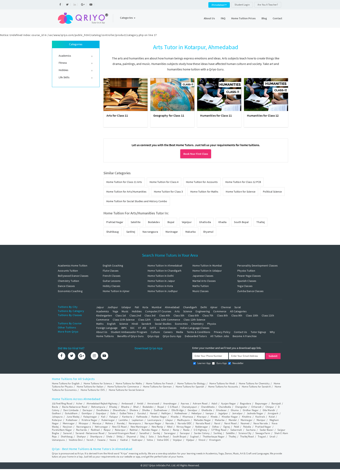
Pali (137, 307)
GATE (153, 328)
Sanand (67, 433)
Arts (177, 311)
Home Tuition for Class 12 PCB (243, 182)
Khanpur (202, 416)
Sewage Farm (262, 433)
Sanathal (144, 433)
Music (125, 311)
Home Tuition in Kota (160, 286)
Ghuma (235, 410)
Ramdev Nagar (150, 430)
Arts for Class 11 (117, 115)
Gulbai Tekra (126, 413)
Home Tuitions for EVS (93, 390)
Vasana (101, 440)
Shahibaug (112, 231)
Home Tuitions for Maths (129, 383)
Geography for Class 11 (168, 115)
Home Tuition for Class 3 (168, 191)
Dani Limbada (71, 410)
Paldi (236, 426)
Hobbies (137, 311)
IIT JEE (142, 328)
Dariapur (87, 410)
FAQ (223, 18)
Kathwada (142, 416)
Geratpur (193, 410)
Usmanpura (58, 440)
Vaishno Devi (76, 440)
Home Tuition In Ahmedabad (165, 265)
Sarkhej (130, 231)
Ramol (165, 430)
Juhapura (57, 416)
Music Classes (200, 291)
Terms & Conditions (198, 332)
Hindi (135, 323)
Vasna (113, 440)
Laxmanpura (154, 420)
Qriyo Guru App (172, 336)
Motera (109, 423)
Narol (217, 423)
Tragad (262, 436)
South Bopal (241, 222)
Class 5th (179, 315)
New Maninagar (139, 426)
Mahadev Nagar (202, 420)
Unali (272, 436)
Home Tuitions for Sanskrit (256, 386)
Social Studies (163, 323)
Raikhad (95, 430)
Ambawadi (127, 403)
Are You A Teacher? (268, 4)
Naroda (169, 423)
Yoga (115, 311)
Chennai (226, 307)
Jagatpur (223, 413)
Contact (277, 18)
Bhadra (125, 406)
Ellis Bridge (178, 410)
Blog (264, 18)
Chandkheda (208, 406)
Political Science (272, 191)
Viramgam (215, 440)
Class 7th (207, 315)
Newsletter (238, 363)
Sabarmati (236, 430)
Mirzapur (84, 423)
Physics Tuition (246, 271)
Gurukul (141, 413)
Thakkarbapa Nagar (214, 436)
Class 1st (120, 315)
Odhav (215, 426)
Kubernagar (108, 420)
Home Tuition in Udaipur (207, 271)
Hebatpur (196, 413)
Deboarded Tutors (196, 336)
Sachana (251, 430)
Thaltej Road (247, 436)
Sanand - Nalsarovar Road (90, 433)
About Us (209, 18)
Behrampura (98, 406)
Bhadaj (113, 406)
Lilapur (169, 420)
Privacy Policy (222, 332)
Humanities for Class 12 (263, 115)
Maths (99, 323)
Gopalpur (101, 413)
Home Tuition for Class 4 (164, 182)
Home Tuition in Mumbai (207, 265)
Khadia (222, 222)
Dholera (134, 410)
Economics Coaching (70, 291)
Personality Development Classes (257, 265)
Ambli (140, 403)
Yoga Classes (244, 286)
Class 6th (193, 315)
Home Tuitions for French (159, 383)
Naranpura (135, 423)
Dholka (146, 410)
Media (179, 332)
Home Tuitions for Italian (90, 386)
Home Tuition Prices (243, 18)
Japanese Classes (202, 276)
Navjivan (67, 426)
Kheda (214, 416)
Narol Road (230, 423)
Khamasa (188, 416)
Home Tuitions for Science (98, 383)
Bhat (136, 406)
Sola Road (163, 436)
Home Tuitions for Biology (191, 383)
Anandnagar (170, 403)
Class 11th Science (124, 319)
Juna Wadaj (73, 416)
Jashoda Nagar (255, 413)
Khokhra (246, 416)
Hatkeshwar (181, 413)
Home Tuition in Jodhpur (163, 291)
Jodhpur (112, 307)
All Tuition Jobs (219, 336)
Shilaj (119, 436)
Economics (181, 323)
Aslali (214, 403)
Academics (102, 311)
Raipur (107, 430)
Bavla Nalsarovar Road (74, 406)
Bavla (55, 406)
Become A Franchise (245, 336)
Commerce (219, 311)
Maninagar (171, 231)
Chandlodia (225, 406)
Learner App (204, 363)
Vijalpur (190, 440)
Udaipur (126, 307)
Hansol (153, 413)
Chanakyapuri (189, 406)
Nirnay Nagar (183, 426)
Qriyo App (153, 336)
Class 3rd (150, 315)
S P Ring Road (218, 430)
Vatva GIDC (163, 440)
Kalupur (113, 416)
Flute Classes (110, 271)
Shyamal (208, 231)
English (111, 323)
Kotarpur (57, 420)
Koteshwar (72, 420)
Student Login (242, 4)
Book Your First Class (195, 154)
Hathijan (166, 413)
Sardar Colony (202, 433)
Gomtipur (87, 413)
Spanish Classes (246, 281)
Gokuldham (71, 413)
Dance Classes (66, 286)
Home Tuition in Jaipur (161, 281)
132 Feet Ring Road (62, 403)
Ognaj (226, 426)
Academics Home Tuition (72, 265)
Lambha (123, 420)
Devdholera (102, 410)
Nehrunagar (101, 426)
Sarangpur (170, 433)
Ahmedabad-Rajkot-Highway (102, 403)
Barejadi (276, 403)
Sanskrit (146, 323)
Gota (112, 413)
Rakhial (134, 430)
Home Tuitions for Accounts (223, 386)
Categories (126, 17)
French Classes (111, 276)
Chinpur (269, 406)
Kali (103, 416)
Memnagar (69, 423)
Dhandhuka (119, 410)
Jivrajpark (272, 413)
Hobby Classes (111, 286)
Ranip (176, 430)
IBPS (124, 328)
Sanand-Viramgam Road (121, 433)
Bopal (171, 222)
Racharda (81, 430)
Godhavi (56, 413)
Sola (151, 436)
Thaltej (260, 222)
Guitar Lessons (111, 281)
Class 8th (222, 315)
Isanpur (210, 413)
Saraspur (185, 433)
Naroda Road (203, 423)
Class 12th (144, 319)
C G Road (173, 406)
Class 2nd (135, 315)
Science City (244, 433)
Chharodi (256, 406)
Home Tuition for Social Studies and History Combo (136, 201)
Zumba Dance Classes (250, 291)
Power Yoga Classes (249, 276)
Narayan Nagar (153, 423)
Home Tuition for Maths (204, 191)
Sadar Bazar (266, 430)
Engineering (203, 311)
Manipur (261, 420)
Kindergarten (104, 315)
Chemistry (197, 323)
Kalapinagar (90, 416)
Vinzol (202, 440)
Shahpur (81, 436)
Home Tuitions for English (66, 383)
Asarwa (185, 403)
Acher (79, 403)
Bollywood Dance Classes (73, 276)
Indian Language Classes (194, 328)
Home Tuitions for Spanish (190, 386)
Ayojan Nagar (228, 403)
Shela (109, 436)
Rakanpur (120, 430)
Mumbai (156, 307)
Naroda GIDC (185, 423)
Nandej (121, 423)
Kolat (272, 416)
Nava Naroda (260, 423)
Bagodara (245, 403)
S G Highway (200, 430)
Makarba (190, 231)
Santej (156, 433)
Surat (237, 307)
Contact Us (240, 332)
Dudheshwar (160, 410)
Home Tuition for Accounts (202, 182)
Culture (155, 332)
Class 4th (164, 315)
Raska (186, 430)
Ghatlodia (205, 222)
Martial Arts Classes (204, 281)
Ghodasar (221, 410)
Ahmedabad (218, 4)
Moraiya (96, 423)
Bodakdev (154, 222)
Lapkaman (137, 420)
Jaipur (100, 307)
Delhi (203, 307)
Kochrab (260, 416)
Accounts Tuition (68, 271)
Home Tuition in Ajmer (116, 291)
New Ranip (157, 426)
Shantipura (96, 436)
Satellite (135, 222)
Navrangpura (150, 231)
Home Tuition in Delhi (161, 276)
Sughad (194, 436)
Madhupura (183, 420)
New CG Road (119, 426)
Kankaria (127, 416)
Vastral (124, 440)
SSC (132, 328)
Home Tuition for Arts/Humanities (126, 191)
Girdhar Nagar (251, 410)
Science (187, 311)
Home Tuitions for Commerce (123, 386)
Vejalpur (187, 222)
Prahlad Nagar (114, 222)
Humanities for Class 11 (216, 115)
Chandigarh (190, 307)
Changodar (241, 406)
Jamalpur (237, 413)
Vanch (90, 440)
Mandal (233, 420)
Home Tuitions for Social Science (126, 390)
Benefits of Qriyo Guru (130, 336)
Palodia (247, 426)
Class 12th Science (194, 319)
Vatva (150, 440)
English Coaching (113, 265)
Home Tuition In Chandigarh (164, 271)
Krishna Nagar (89, 420)
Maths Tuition (200, 286)
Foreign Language (106, 328)
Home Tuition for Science (240, 191)
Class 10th (252, 315)
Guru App (221, 363)
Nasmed (245, 423)
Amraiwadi (153, 403)
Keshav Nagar (159, 416)
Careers (168, 332)
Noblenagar (201, 426)
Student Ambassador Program (129, 332)
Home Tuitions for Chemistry (254, 383)
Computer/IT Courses (158, 311)
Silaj (142, 436)
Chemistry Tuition (68, 281)
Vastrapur (137, 440)
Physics (211, 323)
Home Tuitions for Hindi (222, 383)
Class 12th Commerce (167, 319)
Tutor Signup (258, 332)
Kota (145, 307)
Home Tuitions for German (157, 386)
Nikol (170, 426)
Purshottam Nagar (62, 430)
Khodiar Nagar (230, 416)
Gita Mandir (269, 410)
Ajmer (213, 307)
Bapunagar (261, 403)
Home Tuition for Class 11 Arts (124, 182)
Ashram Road (200, 403)
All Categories (238, 311)
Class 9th (236, 315)
